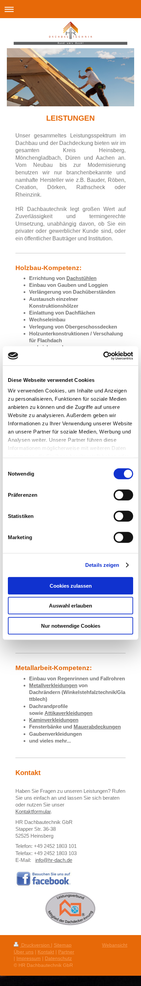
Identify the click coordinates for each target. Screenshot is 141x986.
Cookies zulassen (71, 585)
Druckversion (35, 945)
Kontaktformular (33, 811)
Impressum (28, 958)
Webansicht (114, 945)
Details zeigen (102, 565)
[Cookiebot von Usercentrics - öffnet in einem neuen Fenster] (103, 355)
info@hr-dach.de (53, 860)
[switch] (123, 494)
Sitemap (63, 945)
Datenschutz (58, 958)
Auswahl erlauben (70, 606)
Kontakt (46, 952)
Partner (66, 952)
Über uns (24, 952)
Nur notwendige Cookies (70, 625)
